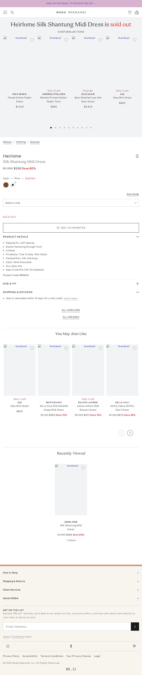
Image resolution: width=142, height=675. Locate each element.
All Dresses (71, 317)
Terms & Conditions (51, 656)
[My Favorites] (130, 12)
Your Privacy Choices (78, 656)
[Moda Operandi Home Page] (71, 12)
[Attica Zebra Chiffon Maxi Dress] (122, 370)
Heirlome (12, 156)
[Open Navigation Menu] (5, 12)
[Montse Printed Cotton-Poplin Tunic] (54, 61)
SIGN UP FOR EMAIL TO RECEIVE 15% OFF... (71, 3)
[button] (133, 432)
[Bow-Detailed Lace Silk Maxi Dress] (88, 61)
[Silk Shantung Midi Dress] (71, 489)
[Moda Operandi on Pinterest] (134, 646)
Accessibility (30, 656)
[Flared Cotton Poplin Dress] (20, 61)
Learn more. (71, 298)
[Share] (137, 156)
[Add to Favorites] (32, 40)
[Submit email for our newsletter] (135, 626)
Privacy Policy (11, 656)
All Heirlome (71, 310)
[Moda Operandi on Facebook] (71, 646)
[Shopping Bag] (137, 12)
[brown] (6, 185)
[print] (13, 185)
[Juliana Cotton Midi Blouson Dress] (88, 370)
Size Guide (133, 194)
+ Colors (71, 540)
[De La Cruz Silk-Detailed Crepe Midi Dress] (54, 370)
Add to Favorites (73, 227)
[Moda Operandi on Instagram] (8, 646)
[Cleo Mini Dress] (122, 61)
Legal (97, 656)
